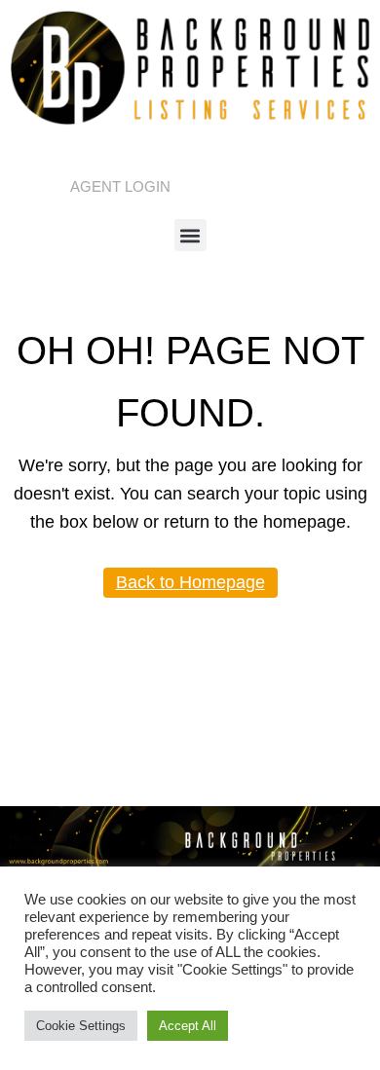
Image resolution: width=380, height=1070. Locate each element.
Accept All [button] (187, 1025)
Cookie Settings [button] (81, 1025)
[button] (190, 235)
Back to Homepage (190, 582)
